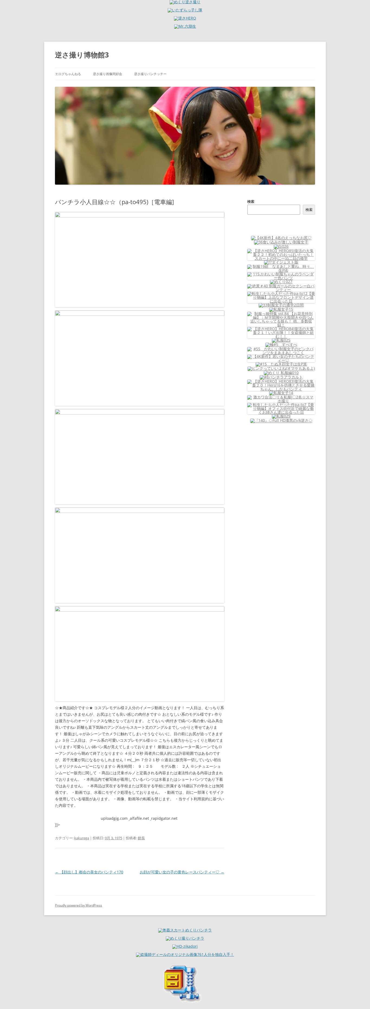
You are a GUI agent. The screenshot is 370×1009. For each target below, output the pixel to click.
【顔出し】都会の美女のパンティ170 (89, 872)
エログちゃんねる (68, 74)
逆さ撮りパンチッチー (150, 74)
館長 (141, 838)
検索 (250, 201)
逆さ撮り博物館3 (82, 55)
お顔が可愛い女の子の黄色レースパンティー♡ (182, 872)
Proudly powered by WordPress (78, 905)
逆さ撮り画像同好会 (107, 74)
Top (357, 996)
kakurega (81, 838)
